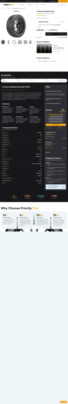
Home (2, 8)
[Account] (62, 4)
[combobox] (8, 81)
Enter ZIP (4, 1)
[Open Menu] (1, 5)
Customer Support (53, 1)
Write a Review (56, 124)
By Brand (5, 8)
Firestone (9, 8)
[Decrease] (38, 34)
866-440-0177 (64, 1)
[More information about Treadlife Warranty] (47, 18)
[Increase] (42, 34)
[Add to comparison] (29, 16)
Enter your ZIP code (63, 37)
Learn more (63, 186)
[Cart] (66, 4)
